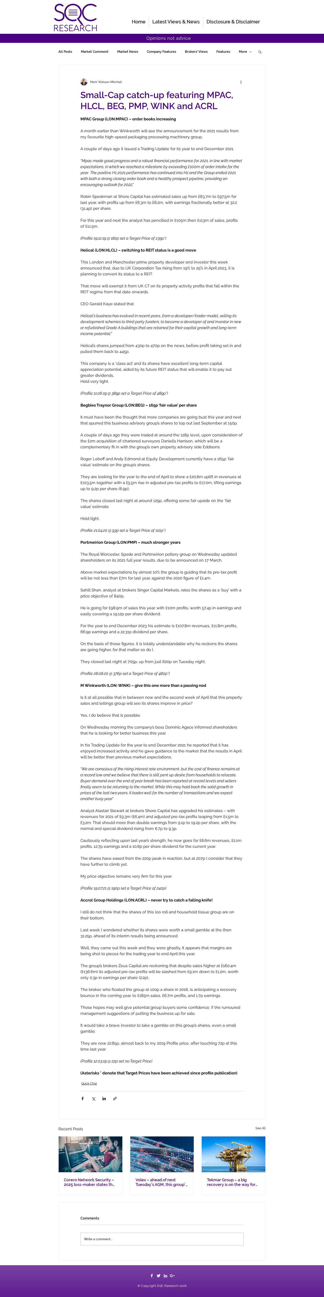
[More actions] (241, 82)
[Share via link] (115, 1098)
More (243, 52)
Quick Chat (89, 1083)
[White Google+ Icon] (172, 1275)
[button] (260, 51)
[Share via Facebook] (82, 1098)
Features (223, 52)
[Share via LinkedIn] (104, 1098)
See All (260, 1128)
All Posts (65, 52)
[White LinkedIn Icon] (165, 1275)
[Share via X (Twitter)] (93, 1098)
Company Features (161, 52)
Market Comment (94, 52)
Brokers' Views (196, 52)
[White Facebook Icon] (151, 1275)
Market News (127, 52)
